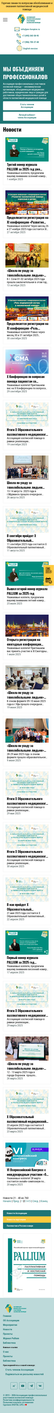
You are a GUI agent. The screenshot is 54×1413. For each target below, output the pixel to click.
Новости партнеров (16, 1219)
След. (35, 1201)
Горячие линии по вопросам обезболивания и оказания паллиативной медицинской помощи (27, 6)
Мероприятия (10, 1325)
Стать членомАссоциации (27, 105)
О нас (6, 1351)
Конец (44, 1201)
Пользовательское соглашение (18, 1402)
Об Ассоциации (11, 1320)
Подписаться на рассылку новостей (24, 1374)
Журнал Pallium (11, 1338)
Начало (7, 1201)
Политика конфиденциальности (18, 1400)
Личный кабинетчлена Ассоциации (27, 116)
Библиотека (9, 1342)
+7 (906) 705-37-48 (30, 42)
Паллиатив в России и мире (20, 1226)
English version (30, 48)
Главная (7, 1316)
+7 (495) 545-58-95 (30, 36)
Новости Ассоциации (17, 1213)
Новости (7, 1329)
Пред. (16, 1201)
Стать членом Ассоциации (19, 1369)
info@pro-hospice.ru (30, 29)
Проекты (8, 1333)
